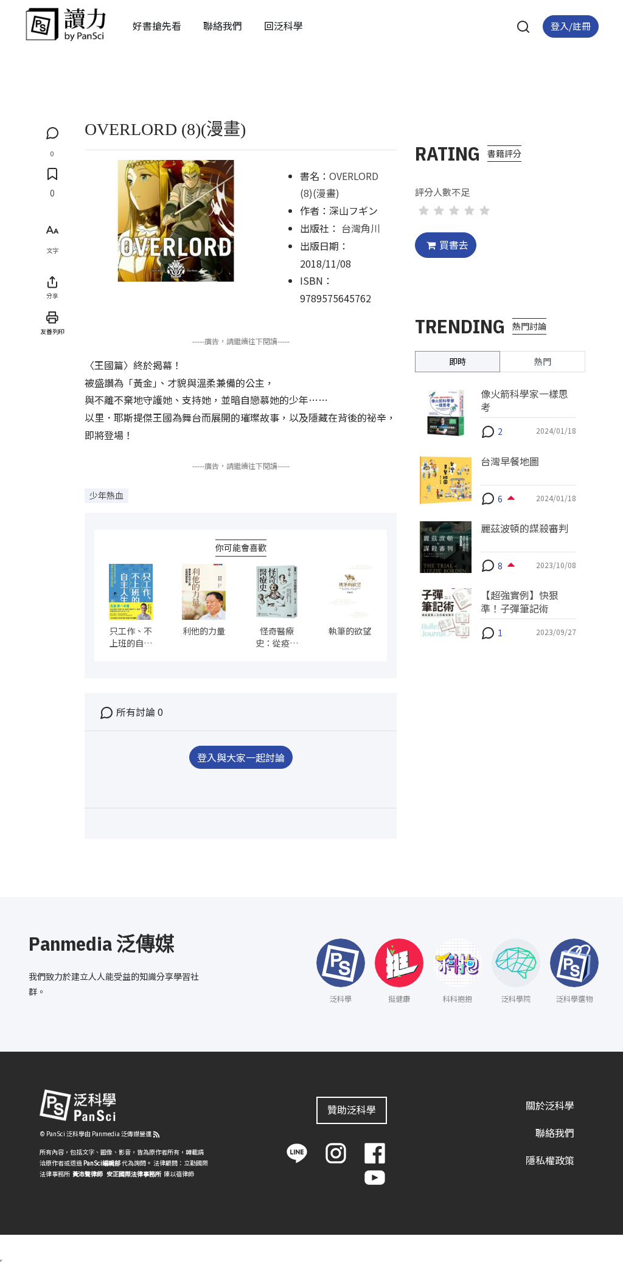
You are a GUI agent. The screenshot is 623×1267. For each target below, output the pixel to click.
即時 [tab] (457, 361)
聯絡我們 (222, 25)
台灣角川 (360, 228)
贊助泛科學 (351, 1109)
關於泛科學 (550, 1105)
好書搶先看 (157, 25)
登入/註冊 (571, 25)
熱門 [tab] (542, 361)
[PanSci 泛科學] (65, 24)
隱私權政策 (550, 1160)
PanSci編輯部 (101, 1162)
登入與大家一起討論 (241, 757)
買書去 (453, 244)
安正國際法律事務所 (133, 1173)
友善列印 (52, 331)
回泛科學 (283, 25)
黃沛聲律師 (87, 1173)
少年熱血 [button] (106, 495)
